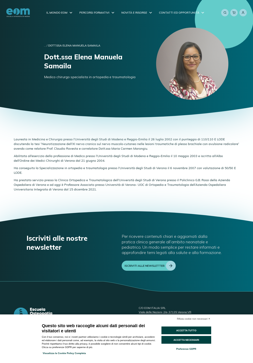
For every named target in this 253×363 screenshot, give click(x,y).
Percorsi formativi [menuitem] (94, 12)
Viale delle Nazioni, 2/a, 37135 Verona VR (165, 312)
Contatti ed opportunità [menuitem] (179, 12)
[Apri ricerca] (225, 12)
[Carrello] (234, 12)
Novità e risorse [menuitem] (134, 12)
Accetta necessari (186, 340)
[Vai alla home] (18, 12)
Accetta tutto (186, 330)
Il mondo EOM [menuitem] (56, 12)
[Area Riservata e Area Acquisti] (243, 12)
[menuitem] (71, 13)
